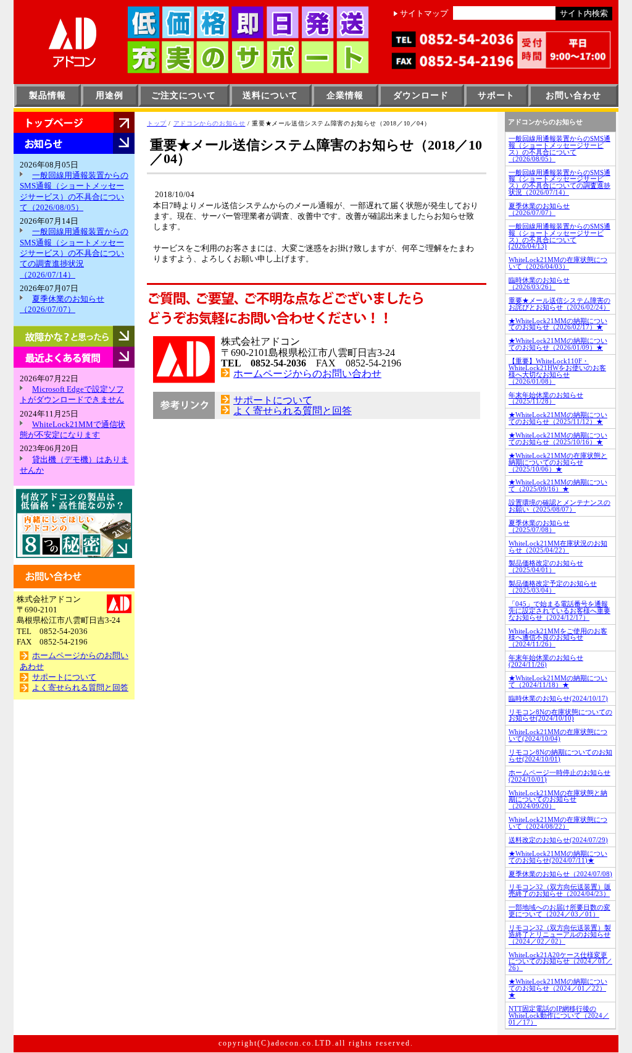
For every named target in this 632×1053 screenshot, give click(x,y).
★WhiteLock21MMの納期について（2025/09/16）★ (558, 485)
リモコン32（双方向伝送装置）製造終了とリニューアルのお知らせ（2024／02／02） (560, 934)
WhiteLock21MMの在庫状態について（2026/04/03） (558, 263)
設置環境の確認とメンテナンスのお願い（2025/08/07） (559, 506)
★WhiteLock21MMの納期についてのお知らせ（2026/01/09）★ (558, 344)
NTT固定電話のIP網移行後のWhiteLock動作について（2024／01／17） (559, 1015)
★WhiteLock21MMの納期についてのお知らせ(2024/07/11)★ (558, 857)
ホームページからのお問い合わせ (307, 373)
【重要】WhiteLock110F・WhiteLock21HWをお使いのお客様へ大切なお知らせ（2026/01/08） (557, 371)
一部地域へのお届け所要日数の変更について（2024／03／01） (559, 910)
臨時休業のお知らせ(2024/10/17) (558, 698)
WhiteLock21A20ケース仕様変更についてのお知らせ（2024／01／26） (560, 961)
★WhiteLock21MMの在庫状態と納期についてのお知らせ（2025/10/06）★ (558, 462)
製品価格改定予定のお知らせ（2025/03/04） (553, 587)
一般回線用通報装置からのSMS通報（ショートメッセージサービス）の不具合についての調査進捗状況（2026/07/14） (74, 253)
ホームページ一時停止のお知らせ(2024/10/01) (559, 776)
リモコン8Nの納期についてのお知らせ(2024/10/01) (560, 755)
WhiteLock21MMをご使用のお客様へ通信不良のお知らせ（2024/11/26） (558, 637)
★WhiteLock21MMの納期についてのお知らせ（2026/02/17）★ (558, 324)
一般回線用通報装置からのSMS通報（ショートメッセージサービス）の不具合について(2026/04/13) (559, 236)
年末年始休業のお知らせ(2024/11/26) (546, 661)
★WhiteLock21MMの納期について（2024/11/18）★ (558, 681)
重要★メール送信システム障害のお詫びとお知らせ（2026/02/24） (559, 304)
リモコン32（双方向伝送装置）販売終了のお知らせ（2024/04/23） (560, 890)
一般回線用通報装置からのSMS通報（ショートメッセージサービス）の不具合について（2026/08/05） (559, 149)
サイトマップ (424, 13)
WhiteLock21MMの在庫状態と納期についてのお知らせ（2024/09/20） (558, 799)
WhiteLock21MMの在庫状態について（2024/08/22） (558, 823)
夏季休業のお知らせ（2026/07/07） (539, 209)
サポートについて (64, 677)
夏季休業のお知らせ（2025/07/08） (539, 526)
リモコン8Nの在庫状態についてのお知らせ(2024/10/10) (560, 715)
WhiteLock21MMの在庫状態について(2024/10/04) (558, 735)
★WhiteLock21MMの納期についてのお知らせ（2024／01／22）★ (558, 988)
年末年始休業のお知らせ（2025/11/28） (546, 398)
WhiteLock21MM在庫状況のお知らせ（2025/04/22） (558, 546)
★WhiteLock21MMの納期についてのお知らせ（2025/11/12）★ (558, 418)
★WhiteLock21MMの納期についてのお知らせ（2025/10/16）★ (558, 438)
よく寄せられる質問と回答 (80, 687)
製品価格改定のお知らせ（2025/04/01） (546, 566)
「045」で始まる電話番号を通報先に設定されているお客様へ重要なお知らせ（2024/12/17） (559, 610)
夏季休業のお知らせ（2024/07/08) (560, 874)
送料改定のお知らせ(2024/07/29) (558, 840)
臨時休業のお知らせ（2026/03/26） (539, 283)
